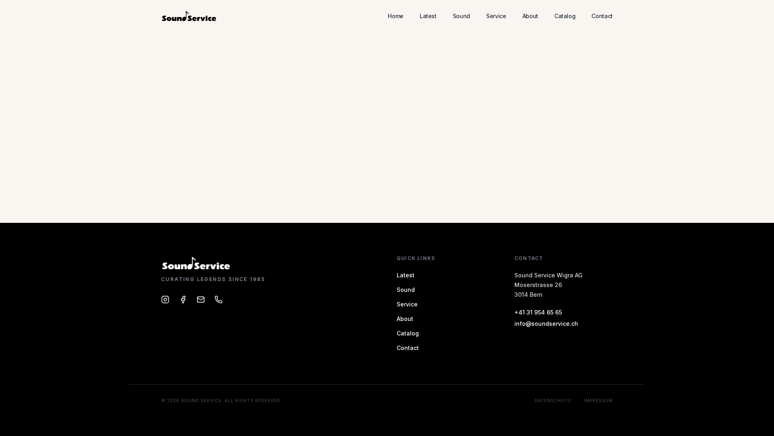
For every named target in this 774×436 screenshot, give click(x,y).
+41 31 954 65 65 (538, 312)
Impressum (598, 400)
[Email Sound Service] (201, 300)
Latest (428, 16)
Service (496, 16)
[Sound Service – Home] (189, 16)
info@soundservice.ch (546, 323)
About (530, 16)
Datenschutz (553, 400)
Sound (461, 16)
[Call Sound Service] (218, 300)
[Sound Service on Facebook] (183, 300)
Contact (602, 16)
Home (396, 16)
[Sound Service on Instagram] (165, 300)
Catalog (565, 16)
